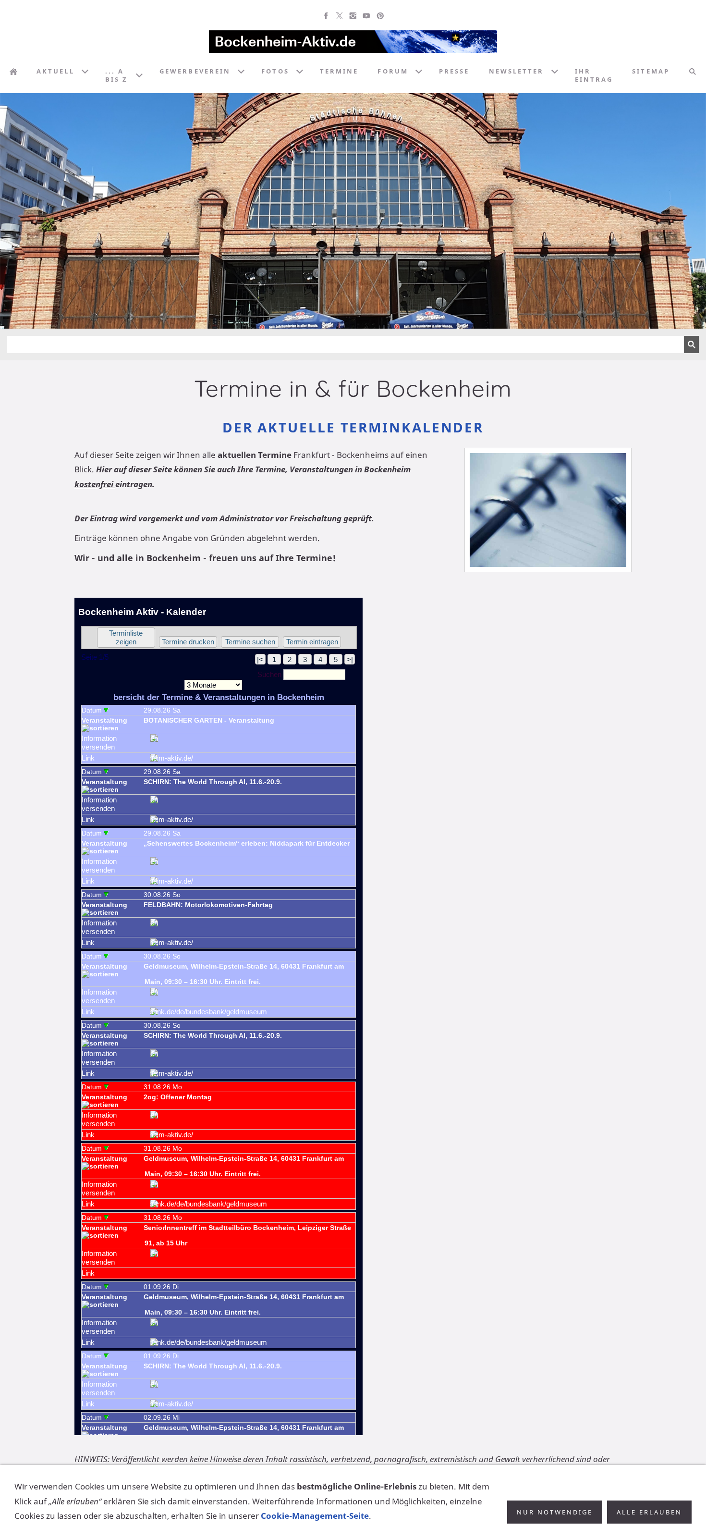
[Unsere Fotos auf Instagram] (353, 16)
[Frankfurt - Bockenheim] (13, 71)
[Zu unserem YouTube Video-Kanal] (366, 16)
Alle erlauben (649, 1512)
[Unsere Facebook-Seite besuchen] (326, 16)
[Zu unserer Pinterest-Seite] (380, 16)
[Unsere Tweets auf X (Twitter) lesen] (339, 16)
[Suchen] (692, 71)
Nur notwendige (555, 1512)
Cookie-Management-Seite (315, 1515)
